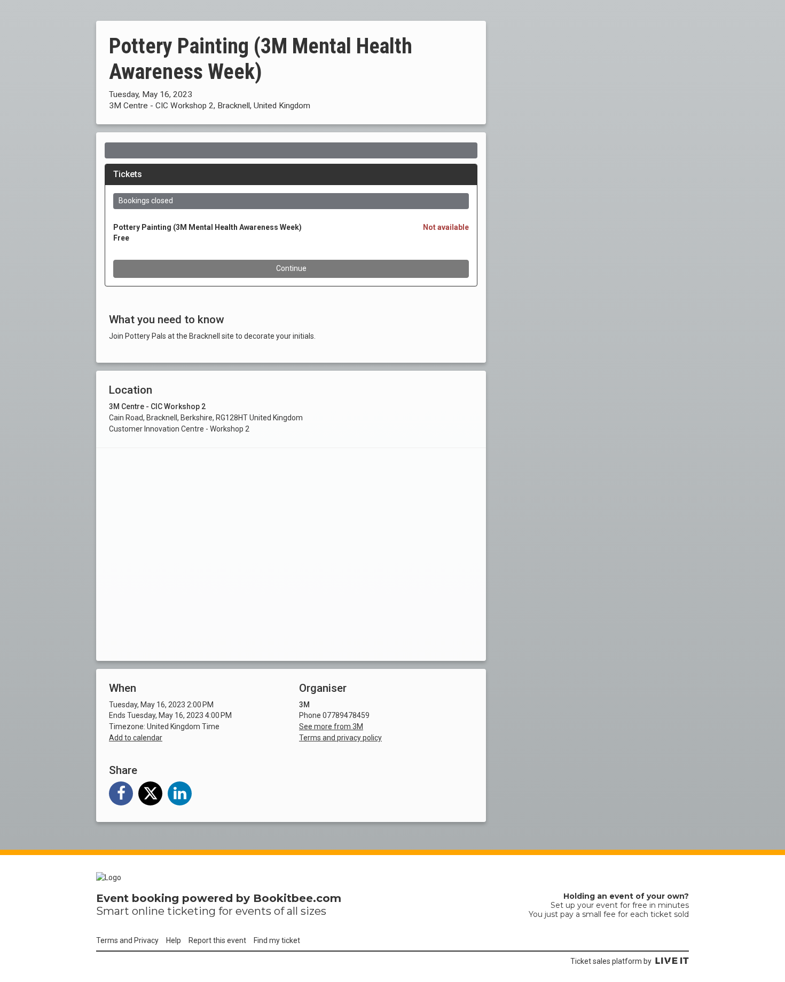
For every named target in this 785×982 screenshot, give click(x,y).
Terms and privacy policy (340, 737)
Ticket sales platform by (610, 961)
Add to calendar (135, 737)
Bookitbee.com (297, 898)
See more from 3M (331, 726)
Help (173, 940)
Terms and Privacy (127, 940)
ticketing (191, 911)
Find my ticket (277, 940)
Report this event (217, 940)
